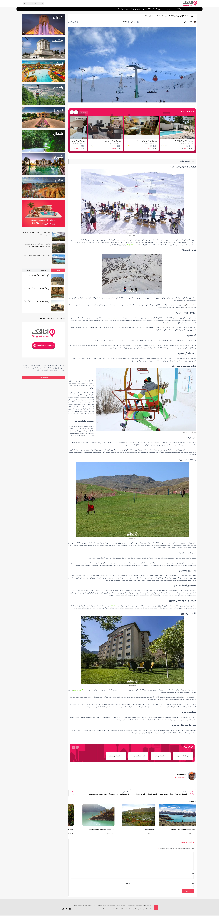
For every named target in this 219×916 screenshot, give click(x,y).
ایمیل (192, 883)
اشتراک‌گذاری (72, 22)
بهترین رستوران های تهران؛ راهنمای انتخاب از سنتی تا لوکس (37, 302)
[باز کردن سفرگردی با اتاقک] (174, 9)
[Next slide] (76, 112)
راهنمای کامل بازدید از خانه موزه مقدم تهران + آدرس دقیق (37, 289)
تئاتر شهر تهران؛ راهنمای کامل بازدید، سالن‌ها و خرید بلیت (37, 276)
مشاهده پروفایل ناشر (180, 778)
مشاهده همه (83, 112)
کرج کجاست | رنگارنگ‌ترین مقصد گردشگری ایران (141, 829)
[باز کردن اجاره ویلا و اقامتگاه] (116, 9)
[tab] (58, 270)
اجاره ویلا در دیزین (79, 690)
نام (193, 873)
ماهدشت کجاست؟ (190, 829)
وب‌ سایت (127, 883)
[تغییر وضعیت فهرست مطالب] (192, 161)
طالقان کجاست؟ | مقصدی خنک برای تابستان (37, 255)
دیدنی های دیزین (113, 318)
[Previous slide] (72, 112)
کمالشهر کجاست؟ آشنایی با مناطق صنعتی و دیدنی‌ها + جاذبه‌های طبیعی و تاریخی (37, 245)
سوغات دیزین (113, 606)
